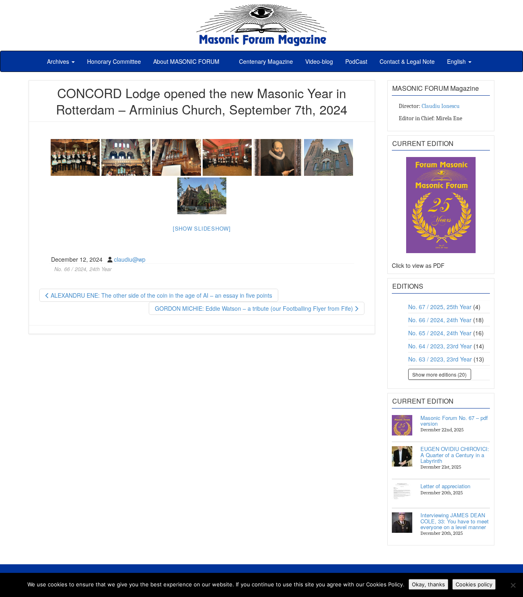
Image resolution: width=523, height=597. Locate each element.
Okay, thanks (428, 584)
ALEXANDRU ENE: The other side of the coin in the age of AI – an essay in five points (160, 295)
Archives (59, 61)
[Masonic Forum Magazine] (261, 8)
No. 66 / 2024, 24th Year (83, 269)
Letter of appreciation (445, 486)
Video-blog (319, 61)
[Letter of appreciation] (402, 493)
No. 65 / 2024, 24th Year (440, 333)
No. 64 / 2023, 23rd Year (440, 346)
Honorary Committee (114, 61)
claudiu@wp (129, 259)
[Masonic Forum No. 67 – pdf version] (402, 425)
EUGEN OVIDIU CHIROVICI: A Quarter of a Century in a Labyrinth (454, 455)
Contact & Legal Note (407, 61)
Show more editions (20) (439, 374)
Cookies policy (474, 584)
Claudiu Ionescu (441, 106)
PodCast (356, 61)
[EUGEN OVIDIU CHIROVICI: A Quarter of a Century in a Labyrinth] (402, 456)
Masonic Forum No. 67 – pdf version (454, 420)
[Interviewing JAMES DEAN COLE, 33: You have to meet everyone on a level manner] (402, 522)
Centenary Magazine (265, 61)
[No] (513, 585)
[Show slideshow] (202, 228)
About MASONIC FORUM (186, 61)
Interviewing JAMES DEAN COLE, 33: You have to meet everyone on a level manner (454, 521)
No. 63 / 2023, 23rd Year (440, 359)
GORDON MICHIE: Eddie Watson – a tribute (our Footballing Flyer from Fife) (255, 308)
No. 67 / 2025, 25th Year (440, 307)
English (457, 61)
